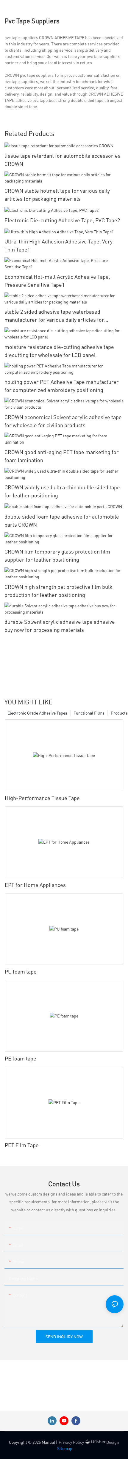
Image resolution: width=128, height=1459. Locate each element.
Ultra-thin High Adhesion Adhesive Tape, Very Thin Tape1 (58, 245)
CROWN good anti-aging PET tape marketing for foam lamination (61, 455)
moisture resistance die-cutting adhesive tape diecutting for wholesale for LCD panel (59, 350)
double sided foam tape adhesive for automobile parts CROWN (61, 520)
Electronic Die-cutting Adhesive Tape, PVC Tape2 (62, 220)
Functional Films (89, 712)
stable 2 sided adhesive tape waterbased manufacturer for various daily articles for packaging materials (54, 316)
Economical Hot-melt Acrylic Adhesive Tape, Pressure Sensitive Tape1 (57, 280)
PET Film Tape (22, 1144)
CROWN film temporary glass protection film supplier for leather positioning (57, 555)
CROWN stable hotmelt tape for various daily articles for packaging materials (57, 194)
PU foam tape (21, 971)
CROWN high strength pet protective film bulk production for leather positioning (58, 590)
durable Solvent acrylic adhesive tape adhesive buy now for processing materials (59, 625)
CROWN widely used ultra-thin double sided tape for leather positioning (62, 491)
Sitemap (64, 1448)
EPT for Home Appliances (35, 884)
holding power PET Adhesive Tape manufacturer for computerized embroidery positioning (61, 385)
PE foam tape (20, 1058)
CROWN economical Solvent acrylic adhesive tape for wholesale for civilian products (63, 420)
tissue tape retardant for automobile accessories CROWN (62, 159)
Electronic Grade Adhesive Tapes (37, 712)
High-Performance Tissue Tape (42, 797)
